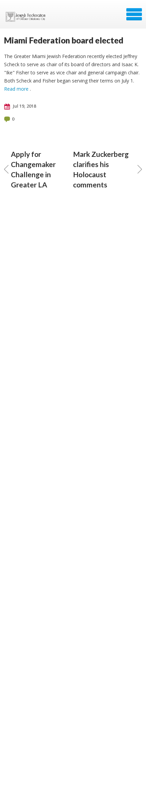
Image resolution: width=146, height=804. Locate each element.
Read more (16, 89)
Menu (134, 14)
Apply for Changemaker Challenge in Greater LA (33, 169)
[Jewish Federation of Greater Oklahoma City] (27, 16)
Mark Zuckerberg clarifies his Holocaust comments (101, 169)
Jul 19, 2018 (24, 106)
